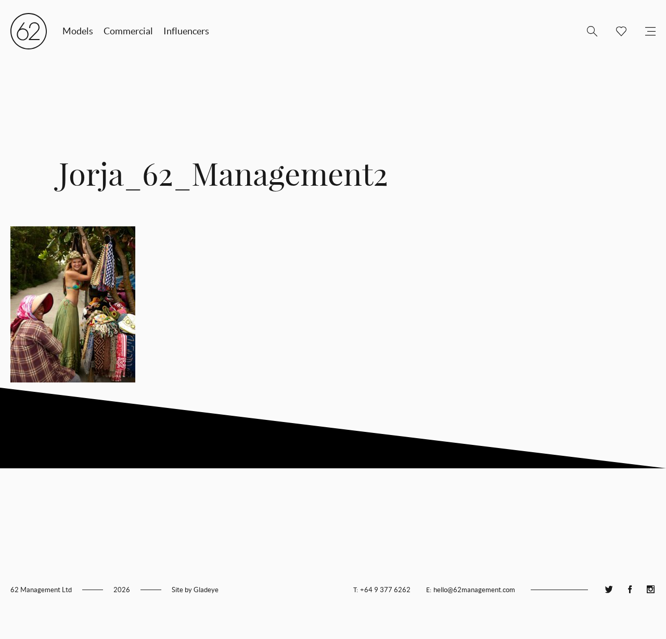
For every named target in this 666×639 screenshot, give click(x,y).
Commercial (128, 30)
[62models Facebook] (629, 589)
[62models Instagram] (650, 589)
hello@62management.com (474, 590)
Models (77, 30)
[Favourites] (617, 31)
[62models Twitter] (609, 589)
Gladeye (206, 590)
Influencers (186, 30)
